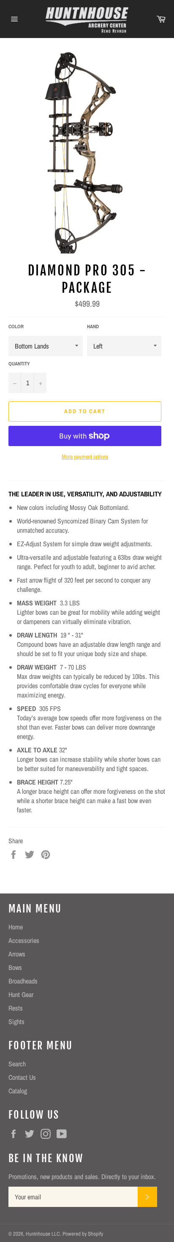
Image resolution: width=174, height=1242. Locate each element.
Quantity (19, 363)
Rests (15, 1008)
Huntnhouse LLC (43, 1233)
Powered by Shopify (83, 1233)
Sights (16, 1021)
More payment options (85, 456)
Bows (15, 967)
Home (15, 927)
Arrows (16, 954)
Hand (93, 326)
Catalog (17, 1090)
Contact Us (22, 1077)
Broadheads (23, 981)
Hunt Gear (20, 994)
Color (16, 326)
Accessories (23, 940)
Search (17, 1063)
